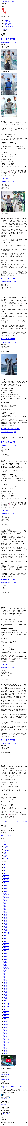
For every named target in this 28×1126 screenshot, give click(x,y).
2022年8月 (6, 937)
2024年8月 (6, 900)
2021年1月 (6, 965)
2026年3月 (6, 872)
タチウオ (10, 42)
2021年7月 (6, 956)
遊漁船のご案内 (7, 22)
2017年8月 (6, 1027)
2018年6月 (6, 1012)
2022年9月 (6, 935)
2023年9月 (6, 917)
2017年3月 (6, 1035)
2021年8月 (6, 955)
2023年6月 (6, 921)
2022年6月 (6, 940)
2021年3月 (6, 962)
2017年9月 (6, 1026)
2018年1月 (6, 1020)
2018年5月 (6, 1014)
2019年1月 (6, 1002)
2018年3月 (6, 1017)
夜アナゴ (5, 856)
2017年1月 (6, 1038)
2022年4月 (6, 943)
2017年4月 (6, 1033)
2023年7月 (6, 920)
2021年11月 (6, 950)
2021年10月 (6, 952)
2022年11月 (6, 932)
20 (17, 821)
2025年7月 (6, 884)
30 (19, 821)
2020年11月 (6, 968)
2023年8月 (6, 918)
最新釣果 (5, 20)
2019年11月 (6, 986)
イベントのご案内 (8, 26)
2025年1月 (6, 893)
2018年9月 (6, 1008)
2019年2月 (6, 1000)
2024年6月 (6, 903)
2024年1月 (6, 911)
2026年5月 (6, 869)
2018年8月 (6, 1009)
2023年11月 (6, 914)
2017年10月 (6, 1024)
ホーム (5, 29)
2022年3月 (6, 944)
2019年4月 (6, 997)
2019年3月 (6, 998)
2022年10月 (6, 934)
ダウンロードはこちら (6, 835)
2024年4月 (6, 906)
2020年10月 (6, 970)
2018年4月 (6, 1015)
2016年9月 (6, 1044)
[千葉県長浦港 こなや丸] (7, 1)
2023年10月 (6, 915)
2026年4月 (6, 870)
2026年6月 (6, 867)
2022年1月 (6, 947)
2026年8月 (6, 864)
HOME (5, 19)
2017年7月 (6, 1029)
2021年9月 (6, 953)
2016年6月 (6, 1048)
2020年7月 (6, 974)
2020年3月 (6, 980)
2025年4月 (6, 888)
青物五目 (5, 847)
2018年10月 (6, 1006)
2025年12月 (6, 876)
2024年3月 (6, 908)
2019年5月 (6, 995)
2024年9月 (6, 899)
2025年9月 (6, 881)
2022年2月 (6, 946)
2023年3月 (6, 926)
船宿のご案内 (6, 25)
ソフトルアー (6, 850)
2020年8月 (6, 973)
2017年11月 (6, 1023)
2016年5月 (6, 1050)
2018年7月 (6, 1011)
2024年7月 (6, 902)
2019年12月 (6, 985)
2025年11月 (6, 878)
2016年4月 (6, 1051)
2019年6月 (6, 994)
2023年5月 (6, 923)
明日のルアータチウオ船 (10, 429)
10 (14, 821)
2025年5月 (6, 887)
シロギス (5, 852)
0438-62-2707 (6, 1113)
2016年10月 (6, 1042)
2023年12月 (6, 912)
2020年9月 (6, 971)
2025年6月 (6, 885)
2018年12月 (6, 1003)
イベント (5, 843)
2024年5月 (6, 905)
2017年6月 (6, 1030)
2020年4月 (6, 979)
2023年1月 (6, 929)
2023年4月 (6, 924)
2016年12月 (6, 1039)
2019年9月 (6, 989)
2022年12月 (6, 930)
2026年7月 (6, 866)
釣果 (15, 42)
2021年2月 (6, 964)
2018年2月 (6, 1018)
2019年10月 (6, 988)
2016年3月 (6, 1053)
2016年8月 (6, 1045)
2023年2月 (6, 927)
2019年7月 (6, 992)
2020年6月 (6, 976)
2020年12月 (6, 967)
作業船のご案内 (7, 23)
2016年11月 (6, 1041)
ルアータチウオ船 (8, 39)
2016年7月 (6, 1047)
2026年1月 (6, 875)
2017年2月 (6, 1036)
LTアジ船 (4, 178)
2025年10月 (6, 879)
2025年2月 (6, 891)
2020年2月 (6, 982)
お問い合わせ (4, 1104)
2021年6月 (6, 958)
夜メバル (5, 858)
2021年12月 (6, 949)
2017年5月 (6, 1032)
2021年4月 (6, 961)
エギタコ (5, 855)
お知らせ (5, 841)
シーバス (5, 849)
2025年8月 (6, 882)
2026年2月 (6, 873)
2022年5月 (6, 941)
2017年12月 (6, 1021)
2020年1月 (6, 983)
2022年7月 (6, 938)
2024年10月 (6, 897)
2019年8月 (6, 991)
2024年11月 (6, 896)
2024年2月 (6, 909)
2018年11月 (6, 1005)
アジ (12, 181)
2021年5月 (6, 959)
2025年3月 (6, 890)
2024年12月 (6, 894)
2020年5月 (6, 977)
